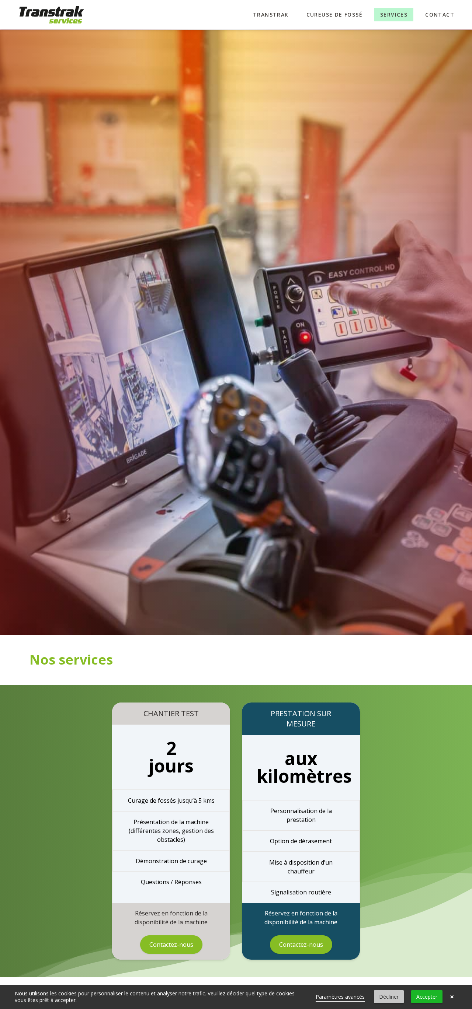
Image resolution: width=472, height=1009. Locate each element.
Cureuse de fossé (334, 14)
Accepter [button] (426, 996)
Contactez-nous (171, 944)
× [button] (452, 997)
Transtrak (271, 14)
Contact (439, 14)
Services (393, 14)
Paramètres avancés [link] (340, 996)
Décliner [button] (389, 996)
